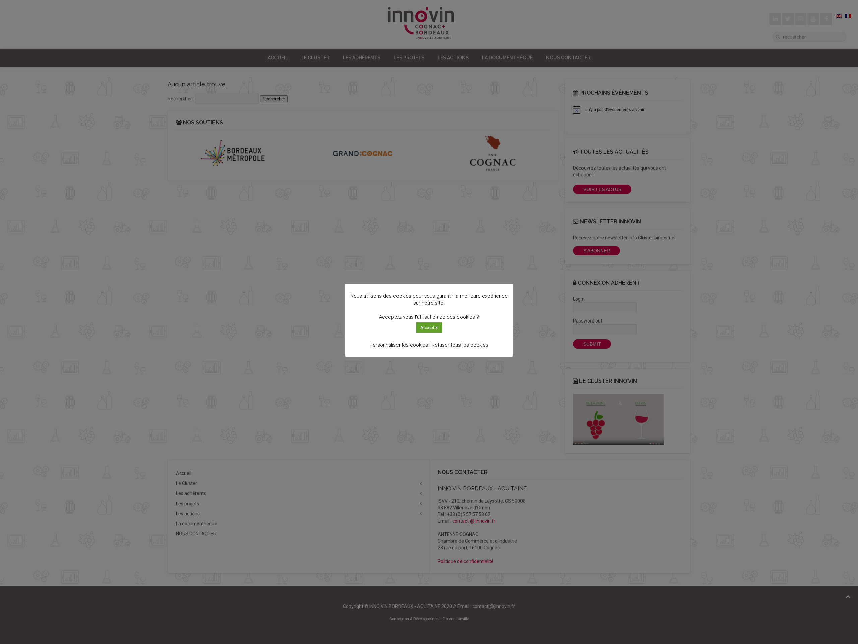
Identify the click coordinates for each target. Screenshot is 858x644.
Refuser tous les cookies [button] (460, 345)
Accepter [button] (429, 327)
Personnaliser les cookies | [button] (400, 345)
